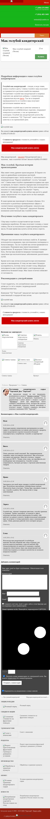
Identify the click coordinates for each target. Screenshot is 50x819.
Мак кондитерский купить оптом (25, 148)
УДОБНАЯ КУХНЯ (7, 728)
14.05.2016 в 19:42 (8, 537)
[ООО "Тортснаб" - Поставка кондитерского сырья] (11, 1)
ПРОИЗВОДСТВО (7, 761)
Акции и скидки (33, 396)
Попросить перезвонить (42, 9)
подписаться (12, 678)
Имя (4, 594)
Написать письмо (42, 25)
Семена (24, 385)
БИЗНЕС (4, 775)
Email (4, 599)
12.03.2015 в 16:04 (8, 508)
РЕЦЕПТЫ (5, 740)
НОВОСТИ (5, 792)
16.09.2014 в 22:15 (8, 450)
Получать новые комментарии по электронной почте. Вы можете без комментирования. (24, 677)
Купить (41, 57)
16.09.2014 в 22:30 (8, 481)
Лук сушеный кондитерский (10, 697)
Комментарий (7, 574)
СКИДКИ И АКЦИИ (8, 712)
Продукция (13, 385)
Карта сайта (37, 811)
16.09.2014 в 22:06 (8, 425)
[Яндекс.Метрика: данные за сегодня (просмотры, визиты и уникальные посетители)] (23, 815)
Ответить (6, 437)
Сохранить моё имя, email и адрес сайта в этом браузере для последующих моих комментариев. (24, 605)
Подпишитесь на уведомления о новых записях (21, 691)
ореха (22, 98)
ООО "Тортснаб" (26, 811)
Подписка (13, 401)
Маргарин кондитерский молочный (37, 697)
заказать (21, 157)
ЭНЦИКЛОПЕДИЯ (7, 702)
